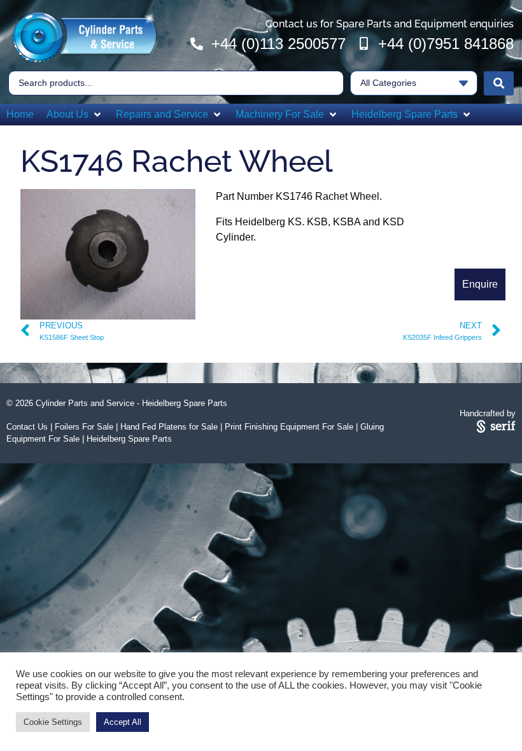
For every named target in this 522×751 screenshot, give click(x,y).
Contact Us (27, 427)
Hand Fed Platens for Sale (169, 427)
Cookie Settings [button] (53, 722)
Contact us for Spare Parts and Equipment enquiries (389, 24)
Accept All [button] (122, 722)
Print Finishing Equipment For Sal (287, 427)
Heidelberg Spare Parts (129, 439)
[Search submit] (499, 83)
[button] (74, 114)
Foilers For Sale (84, 427)
